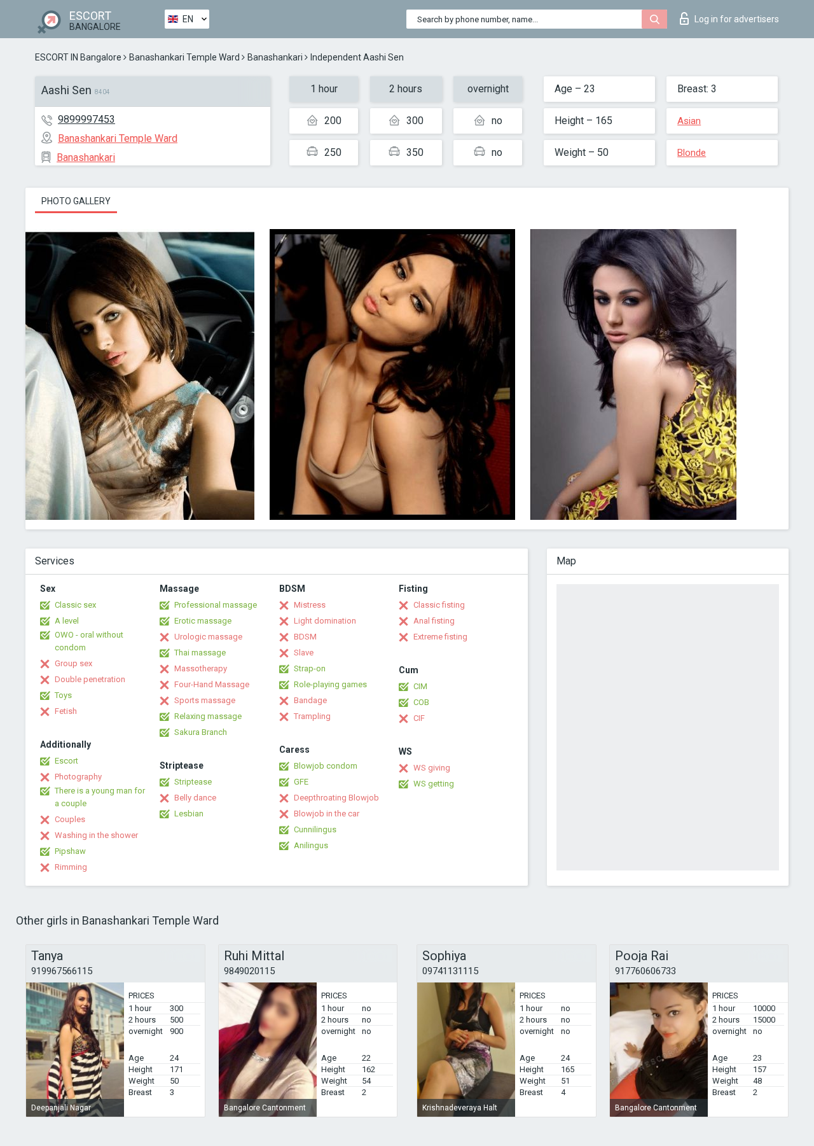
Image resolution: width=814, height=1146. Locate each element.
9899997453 (86, 119)
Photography (78, 776)
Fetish (66, 711)
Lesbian (189, 813)
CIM (420, 686)
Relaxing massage (208, 716)
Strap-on (310, 668)
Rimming (71, 867)
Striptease (193, 781)
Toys (63, 695)
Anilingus (311, 845)
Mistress (310, 605)
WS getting (433, 783)
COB (421, 702)
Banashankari (275, 57)
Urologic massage (208, 636)
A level (67, 620)
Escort (66, 760)
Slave (304, 652)
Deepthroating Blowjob (336, 797)
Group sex (73, 663)
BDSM (305, 636)
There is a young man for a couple (100, 797)
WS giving (431, 767)
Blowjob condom (325, 766)
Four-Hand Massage (211, 684)
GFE (301, 781)
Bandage (310, 700)
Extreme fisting (440, 636)
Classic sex (75, 605)
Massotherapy (200, 668)
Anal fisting (434, 620)
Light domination (325, 620)
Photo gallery (76, 201)
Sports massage (204, 700)
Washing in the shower (96, 835)
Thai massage (200, 652)
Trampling (312, 716)
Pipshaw (70, 851)
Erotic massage (202, 620)
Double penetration (90, 679)
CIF (419, 718)
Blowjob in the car (326, 813)
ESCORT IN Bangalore (78, 57)
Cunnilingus (315, 829)
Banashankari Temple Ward (184, 57)
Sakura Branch (200, 732)
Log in (736, 19)
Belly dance (195, 797)
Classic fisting (439, 605)
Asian (689, 121)
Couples (70, 819)
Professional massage (215, 605)
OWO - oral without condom (89, 641)
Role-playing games (330, 684)
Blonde (691, 152)
